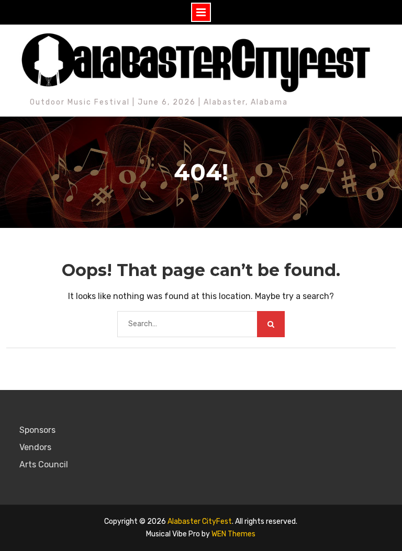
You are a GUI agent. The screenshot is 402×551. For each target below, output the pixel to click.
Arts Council (43, 464)
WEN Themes (233, 534)
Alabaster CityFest (200, 521)
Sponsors (37, 430)
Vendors (35, 447)
